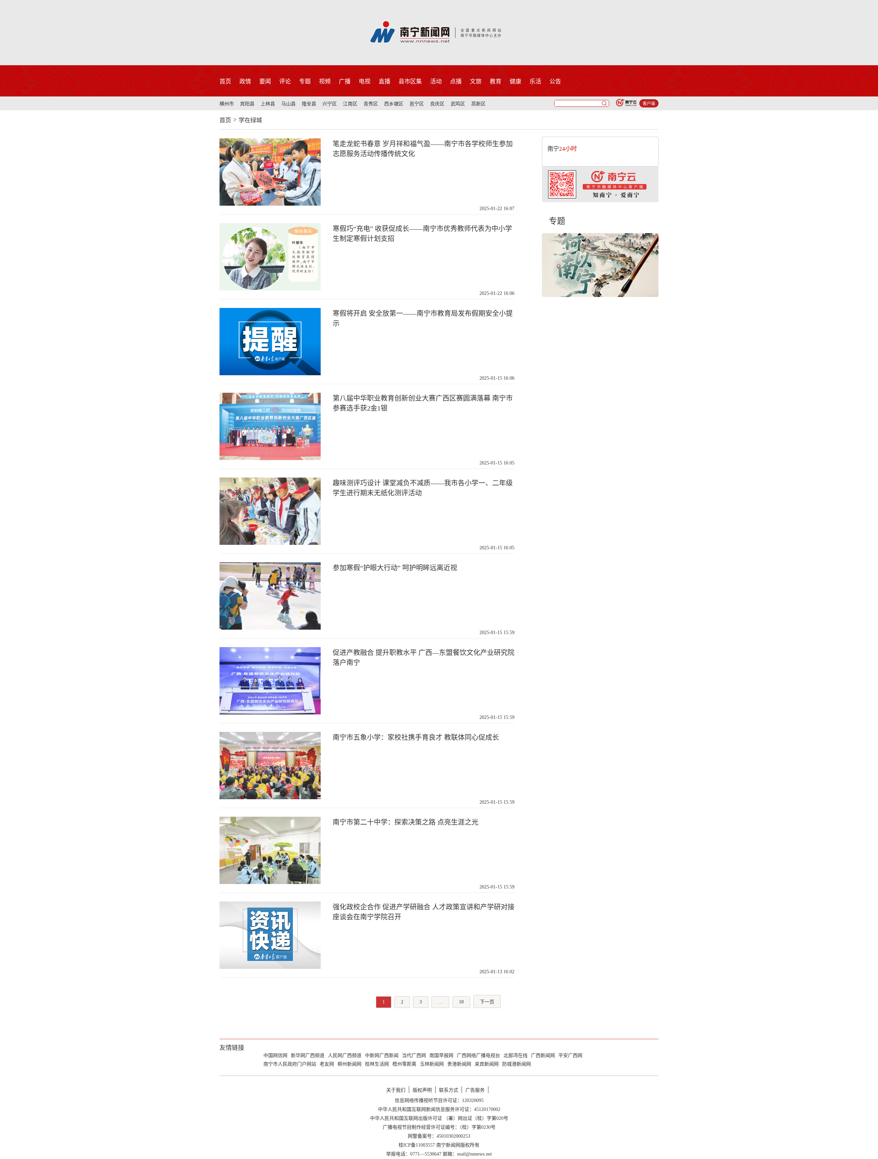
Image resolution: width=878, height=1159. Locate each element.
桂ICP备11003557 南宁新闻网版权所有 (439, 1145)
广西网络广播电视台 (478, 1055)
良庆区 (437, 103)
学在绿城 (250, 120)
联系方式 (448, 1090)
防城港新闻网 (516, 1064)
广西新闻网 (543, 1055)
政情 (245, 81)
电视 (364, 81)
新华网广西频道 (307, 1055)
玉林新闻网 (432, 1064)
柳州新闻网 (349, 1064)
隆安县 (309, 103)
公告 (555, 81)
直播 (384, 81)
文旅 (476, 81)
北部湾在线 (515, 1055)
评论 (285, 81)
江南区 (350, 103)
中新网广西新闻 (382, 1055)
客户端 (649, 103)
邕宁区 (417, 103)
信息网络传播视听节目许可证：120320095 (439, 1100)
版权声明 (422, 1090)
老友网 (327, 1064)
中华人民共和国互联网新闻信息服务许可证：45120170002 (439, 1109)
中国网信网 (275, 1055)
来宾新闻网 (487, 1064)
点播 (456, 81)
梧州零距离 (404, 1064)
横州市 (227, 103)
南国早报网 (441, 1055)
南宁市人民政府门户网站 (289, 1064)
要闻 (265, 81)
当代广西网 (414, 1055)
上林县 (268, 103)
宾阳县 (247, 103)
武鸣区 (458, 103)
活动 (436, 81)
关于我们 (395, 1090)
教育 (495, 81)
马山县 (288, 103)
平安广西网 (570, 1055)
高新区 (478, 103)
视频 (325, 81)
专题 (305, 81)
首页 (225, 81)
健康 (515, 81)
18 (461, 1002)
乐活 (535, 81)
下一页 (487, 1002)
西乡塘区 (393, 103)
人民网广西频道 (344, 1055)
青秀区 (371, 103)
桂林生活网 (377, 1064)
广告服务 (475, 1090)
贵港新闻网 (459, 1064)
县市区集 (410, 81)
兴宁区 (329, 103)
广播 (345, 81)
